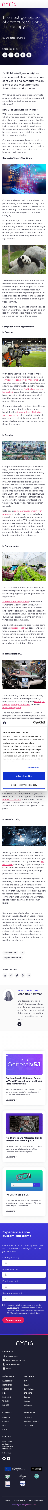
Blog (4, 1425)
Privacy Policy (13, 1308)
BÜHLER (5, 1405)
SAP (25, 1381)
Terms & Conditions (36, 1500)
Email (10, 1281)
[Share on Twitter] (16, 55)
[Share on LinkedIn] (4, 55)
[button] (43, 4)
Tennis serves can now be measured (20, 380)
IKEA (4, 1393)
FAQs (4, 1429)
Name (10, 1257)
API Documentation (32, 1421)
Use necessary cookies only (24, 785)
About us (6, 1417)
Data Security (29, 1417)
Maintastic (28, 1405)
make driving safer (11, 707)
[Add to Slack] (22, 55)
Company (12, 1293)
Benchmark (28, 1425)
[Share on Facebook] (10, 55)
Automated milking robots (15, 601)
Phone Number (10, 1269)
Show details (33, 767)
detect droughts (18, 628)
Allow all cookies (24, 776)
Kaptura (27, 1401)
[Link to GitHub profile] (3, 1458)
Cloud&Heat (28, 1389)
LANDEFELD (7, 1381)
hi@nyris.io (6, 1453)
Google (26, 1385)
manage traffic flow (20, 704)
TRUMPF (5, 1401)
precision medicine (11, 799)
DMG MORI (6, 1397)
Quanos (27, 1397)
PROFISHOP (7, 1389)
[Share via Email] (28, 55)
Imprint (7, 1500)
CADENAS (28, 1393)
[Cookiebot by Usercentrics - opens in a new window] (34, 722)
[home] (9, 4)
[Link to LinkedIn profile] (8, 1458)
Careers (5, 1421)
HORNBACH (7, 1385)
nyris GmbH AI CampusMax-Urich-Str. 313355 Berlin (8, 1445)
